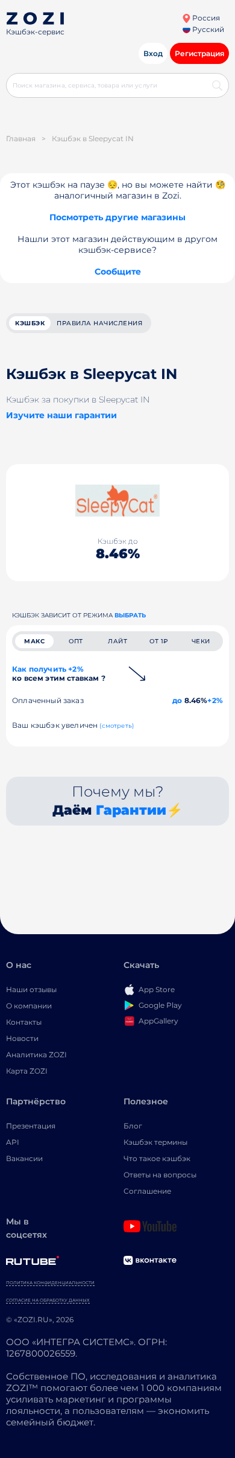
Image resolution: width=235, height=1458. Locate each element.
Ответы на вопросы (160, 1174)
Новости (22, 1038)
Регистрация (199, 53)
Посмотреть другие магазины (117, 217)
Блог (133, 1125)
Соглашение (147, 1190)
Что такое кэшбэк (157, 1158)
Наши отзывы (31, 989)
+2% (215, 700)
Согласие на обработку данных (48, 1300)
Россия (205, 17)
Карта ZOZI (27, 1070)
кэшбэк (30, 323)
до (177, 700)
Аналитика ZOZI (36, 1054)
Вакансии (24, 1158)
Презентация (30, 1125)
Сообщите (118, 271)
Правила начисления (99, 323)
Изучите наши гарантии (61, 415)
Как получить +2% (58, 673)
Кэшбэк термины (155, 1142)
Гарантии (131, 810)
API (12, 1142)
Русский (207, 29)
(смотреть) (116, 726)
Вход (153, 53)
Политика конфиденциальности (50, 1282)
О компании (29, 1005)
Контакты (24, 1022)
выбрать (130, 615)
